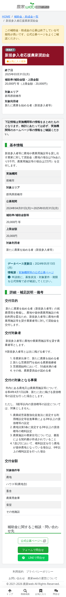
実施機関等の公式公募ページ (36, 272)
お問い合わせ (17, 578)
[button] (25, 592)
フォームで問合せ (33, 550)
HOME (6, 16)
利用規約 (18, 571)
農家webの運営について (42, 578)
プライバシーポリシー (39, 571)
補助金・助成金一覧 (26, 16)
